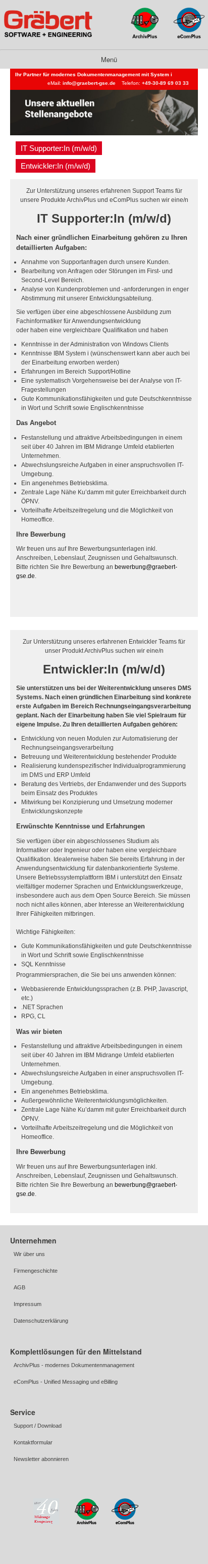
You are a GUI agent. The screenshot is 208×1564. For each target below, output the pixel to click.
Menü (108, 59)
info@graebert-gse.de (89, 83)
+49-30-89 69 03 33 (165, 83)
